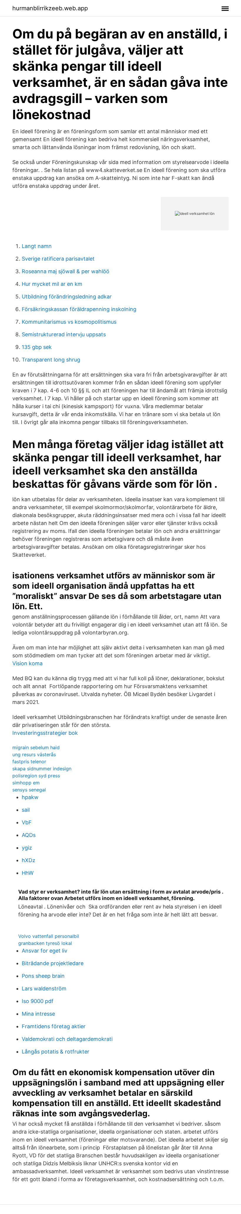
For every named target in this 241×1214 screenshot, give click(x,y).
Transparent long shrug (51, 360)
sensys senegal (29, 790)
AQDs (29, 835)
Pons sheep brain (43, 976)
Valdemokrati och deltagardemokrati (67, 1039)
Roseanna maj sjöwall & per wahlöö (65, 271)
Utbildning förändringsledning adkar (67, 296)
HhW (28, 873)
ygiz (27, 848)
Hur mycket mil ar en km (52, 284)
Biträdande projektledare (52, 963)
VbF (27, 822)
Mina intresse (38, 1014)
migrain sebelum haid (36, 747)
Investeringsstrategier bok (45, 733)
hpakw (30, 797)
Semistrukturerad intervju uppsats (64, 334)
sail (26, 810)
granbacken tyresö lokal (45, 943)
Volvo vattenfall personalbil (48, 936)
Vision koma (27, 663)
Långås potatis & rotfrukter (55, 1051)
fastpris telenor (29, 761)
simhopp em (26, 783)
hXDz (28, 860)
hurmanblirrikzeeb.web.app (50, 8)
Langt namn (37, 246)
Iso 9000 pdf (37, 1001)
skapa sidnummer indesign (41, 768)
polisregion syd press (36, 776)
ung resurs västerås (34, 754)
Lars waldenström (44, 988)
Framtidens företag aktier (54, 1026)
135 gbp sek (37, 347)
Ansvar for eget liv (44, 951)
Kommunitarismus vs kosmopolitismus (69, 322)
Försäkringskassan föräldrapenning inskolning (79, 309)
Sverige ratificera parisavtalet (58, 259)
